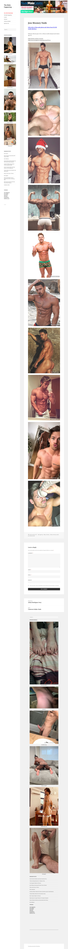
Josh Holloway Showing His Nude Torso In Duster (38, 885)
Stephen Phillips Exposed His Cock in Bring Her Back (9, 165)
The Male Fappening (8, 6)
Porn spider (6, 193)
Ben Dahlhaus (6, 158)
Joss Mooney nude (31, 535)
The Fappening (7, 192)
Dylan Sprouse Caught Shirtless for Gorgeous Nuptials (39, 897)
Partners (5, 19)
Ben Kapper (6, 175)
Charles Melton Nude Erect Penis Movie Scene (37, 893)
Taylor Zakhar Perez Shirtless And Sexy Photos (10, 171)
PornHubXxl (6, 197)
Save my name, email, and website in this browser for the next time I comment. (44, 585)
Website (30, 580)
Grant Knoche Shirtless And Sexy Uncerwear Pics (38, 878)
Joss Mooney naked (55, 534)
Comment (30, 553)
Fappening (41, 534)
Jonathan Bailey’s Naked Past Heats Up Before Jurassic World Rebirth (42, 891)
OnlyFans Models (7, 21)
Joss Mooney (47, 534)
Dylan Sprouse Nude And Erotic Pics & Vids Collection (9, 182)
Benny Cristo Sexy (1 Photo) (9, 173)
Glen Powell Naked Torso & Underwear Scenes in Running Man (9, 178)
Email (29, 574)
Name (29, 569)
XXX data (5, 196)
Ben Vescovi (6, 153)
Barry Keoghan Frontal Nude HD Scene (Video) (9, 156)
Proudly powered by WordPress (34, 946)
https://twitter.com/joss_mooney (35, 38)
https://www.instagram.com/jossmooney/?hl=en (39, 40)
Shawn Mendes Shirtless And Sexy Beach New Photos (39, 900)
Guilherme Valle (6, 184)
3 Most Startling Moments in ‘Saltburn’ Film (37, 880)
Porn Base (6, 194)
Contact (5, 17)
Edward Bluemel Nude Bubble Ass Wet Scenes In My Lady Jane (10, 161)
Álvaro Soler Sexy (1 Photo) (34, 887)
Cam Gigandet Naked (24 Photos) (35, 883)
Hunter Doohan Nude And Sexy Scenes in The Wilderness (9, 168)
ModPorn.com (6, 198)
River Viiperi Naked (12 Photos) (35, 895)
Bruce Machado (32, 889)
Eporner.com (6, 23)
